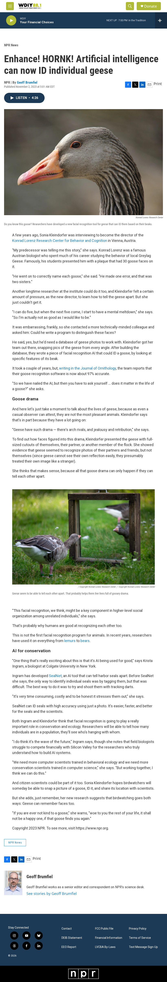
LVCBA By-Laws (105, 947)
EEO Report (69, 947)
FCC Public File (104, 928)
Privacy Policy (137, 928)
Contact (67, 928)
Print (158, 83)
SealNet (55, 676)
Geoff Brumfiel (27, 82)
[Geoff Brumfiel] (13, 883)
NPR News (11, 45)
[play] (11, 20)
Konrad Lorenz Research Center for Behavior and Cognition (59, 240)
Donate (150, 6)
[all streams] (161, 20)
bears (85, 641)
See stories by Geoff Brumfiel (51, 893)
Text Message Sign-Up (143, 947)
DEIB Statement (72, 937)
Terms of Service (140, 937)
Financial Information (108, 937)
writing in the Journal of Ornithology (87, 368)
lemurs (70, 641)
